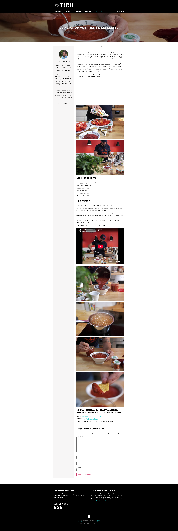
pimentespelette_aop (89, 418)
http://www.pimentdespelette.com (91, 416)
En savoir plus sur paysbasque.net (63, 499)
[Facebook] (58, 507)
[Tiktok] (61, 507)
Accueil (78, 47)
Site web (78, 467)
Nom (78, 454)
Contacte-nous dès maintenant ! (100, 500)
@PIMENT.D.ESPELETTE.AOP (90, 419)
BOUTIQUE (99, 11)
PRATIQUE (88, 11)
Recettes (84, 47)
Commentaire (80, 436)
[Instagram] (55, 507)
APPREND (78, 11)
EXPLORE (58, 11)
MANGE (68, 11)
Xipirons (99, 520)
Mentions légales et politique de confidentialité (89, 522)
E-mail (78, 461)
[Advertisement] (101, 4)
